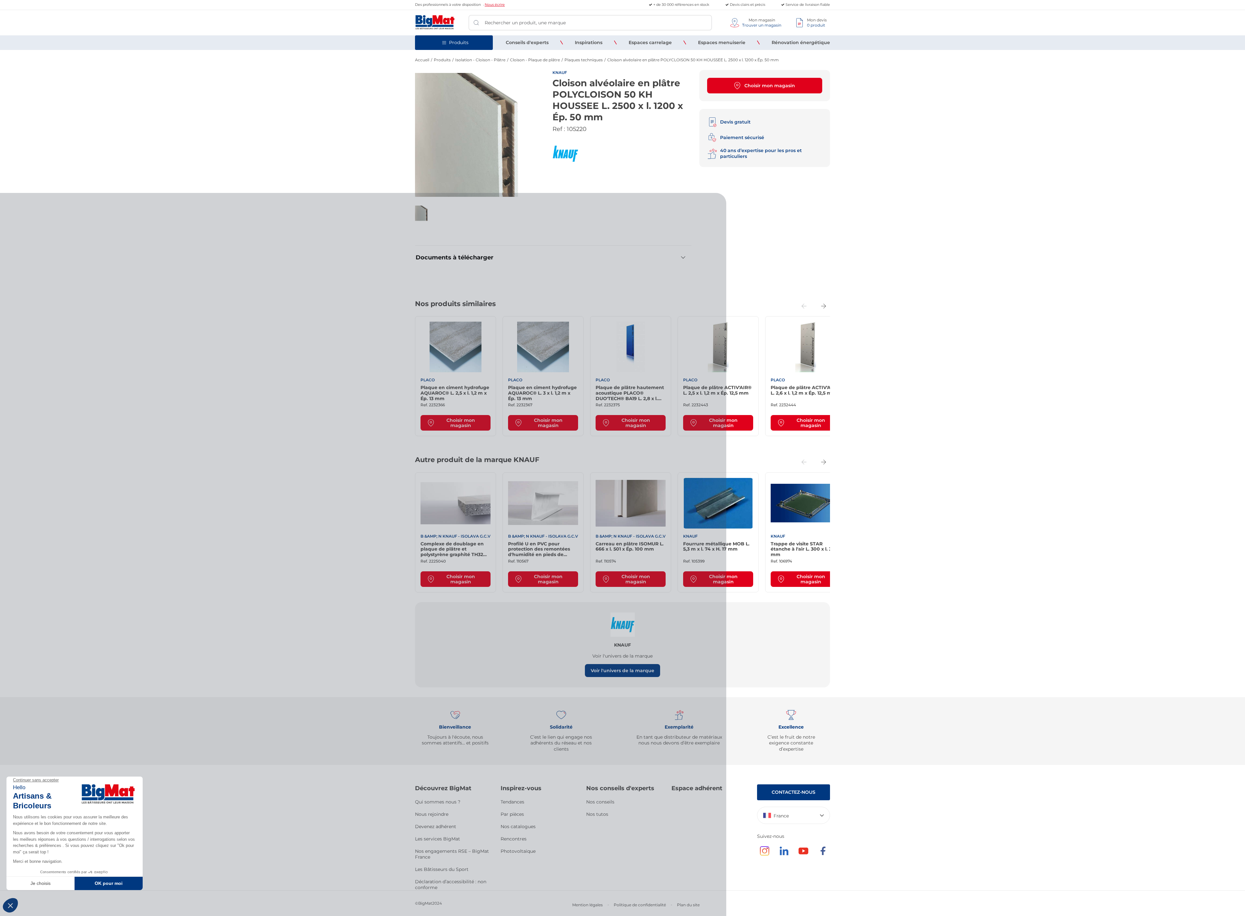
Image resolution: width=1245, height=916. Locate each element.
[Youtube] (803, 854)
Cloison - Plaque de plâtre (535, 59)
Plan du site (688, 904)
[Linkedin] (784, 854)
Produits (442, 59)
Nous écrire (495, 4)
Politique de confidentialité (640, 904)
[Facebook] (823, 854)
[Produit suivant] (823, 306)
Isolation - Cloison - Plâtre (480, 59)
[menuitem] (527, 42)
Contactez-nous (793, 792)
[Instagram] (764, 854)
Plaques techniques (583, 59)
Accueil (422, 59)
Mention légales (587, 904)
